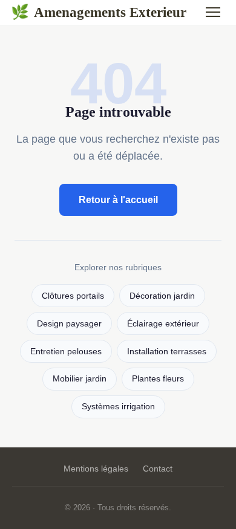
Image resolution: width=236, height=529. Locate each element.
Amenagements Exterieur (98, 12)
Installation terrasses (166, 351)
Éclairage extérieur (163, 323)
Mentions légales (96, 468)
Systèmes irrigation (118, 406)
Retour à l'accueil (118, 200)
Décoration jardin (162, 295)
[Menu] (213, 12)
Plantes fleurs (158, 378)
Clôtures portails (73, 295)
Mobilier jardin (80, 378)
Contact (157, 468)
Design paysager (69, 323)
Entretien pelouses (66, 351)
